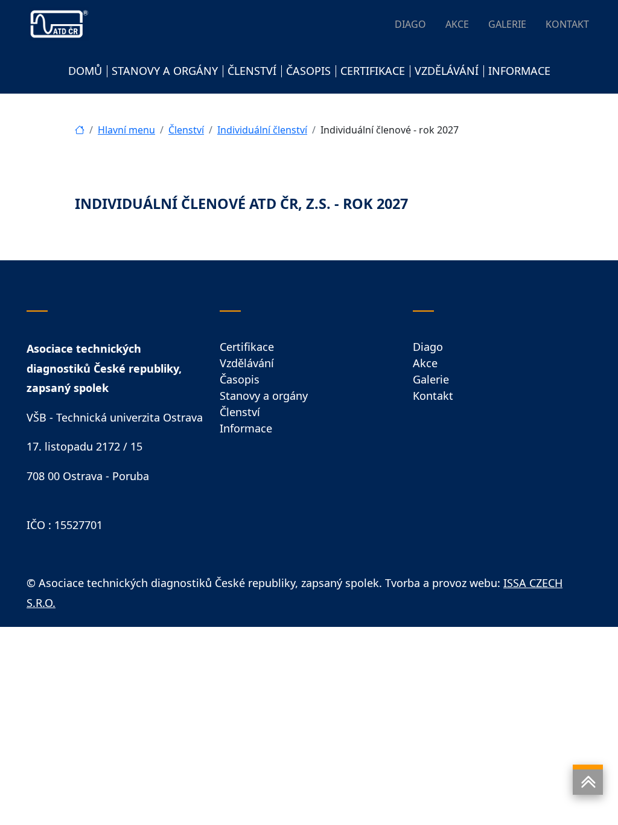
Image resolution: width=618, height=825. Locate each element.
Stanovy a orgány (264, 395)
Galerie (431, 379)
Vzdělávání (247, 363)
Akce (425, 363)
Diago (428, 346)
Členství (186, 129)
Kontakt (433, 395)
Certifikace (247, 346)
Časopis (240, 379)
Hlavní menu (126, 129)
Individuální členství (262, 129)
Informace (246, 428)
